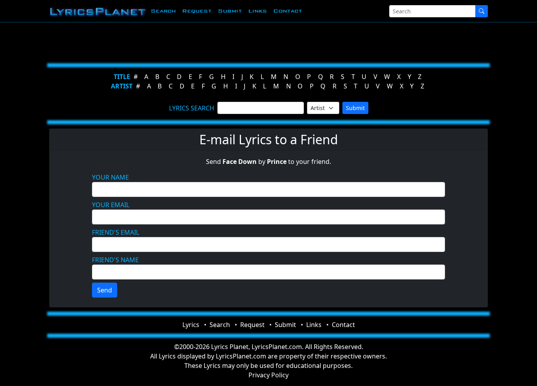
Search (163, 10)
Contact (287, 10)
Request (196, 10)
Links (257, 10)
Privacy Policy (268, 375)
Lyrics (190, 324)
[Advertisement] (265, 41)
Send (104, 290)
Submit (230, 10)
